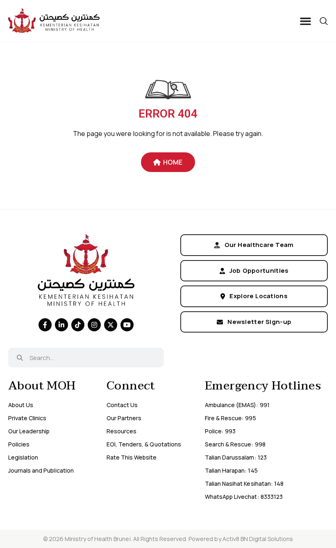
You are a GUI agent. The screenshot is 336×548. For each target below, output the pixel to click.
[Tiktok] (77, 324)
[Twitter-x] (110, 324)
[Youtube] (127, 324)
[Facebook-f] (45, 324)
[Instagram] (94, 324)
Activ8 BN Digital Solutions (257, 539)
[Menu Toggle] (305, 21)
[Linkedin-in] (61, 324)
